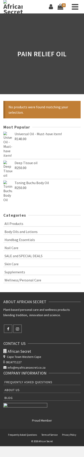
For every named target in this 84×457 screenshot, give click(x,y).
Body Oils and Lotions (21, 231)
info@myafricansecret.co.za (26, 368)
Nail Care (11, 248)
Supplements (14, 272)
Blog (8, 398)
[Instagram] (17, 328)
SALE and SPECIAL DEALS (23, 256)
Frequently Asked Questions (28, 382)
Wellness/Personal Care (22, 280)
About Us (12, 390)
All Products (13, 223)
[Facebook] (8, 328)
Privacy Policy (69, 434)
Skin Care (11, 264)
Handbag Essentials (19, 239)
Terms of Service (49, 434)
